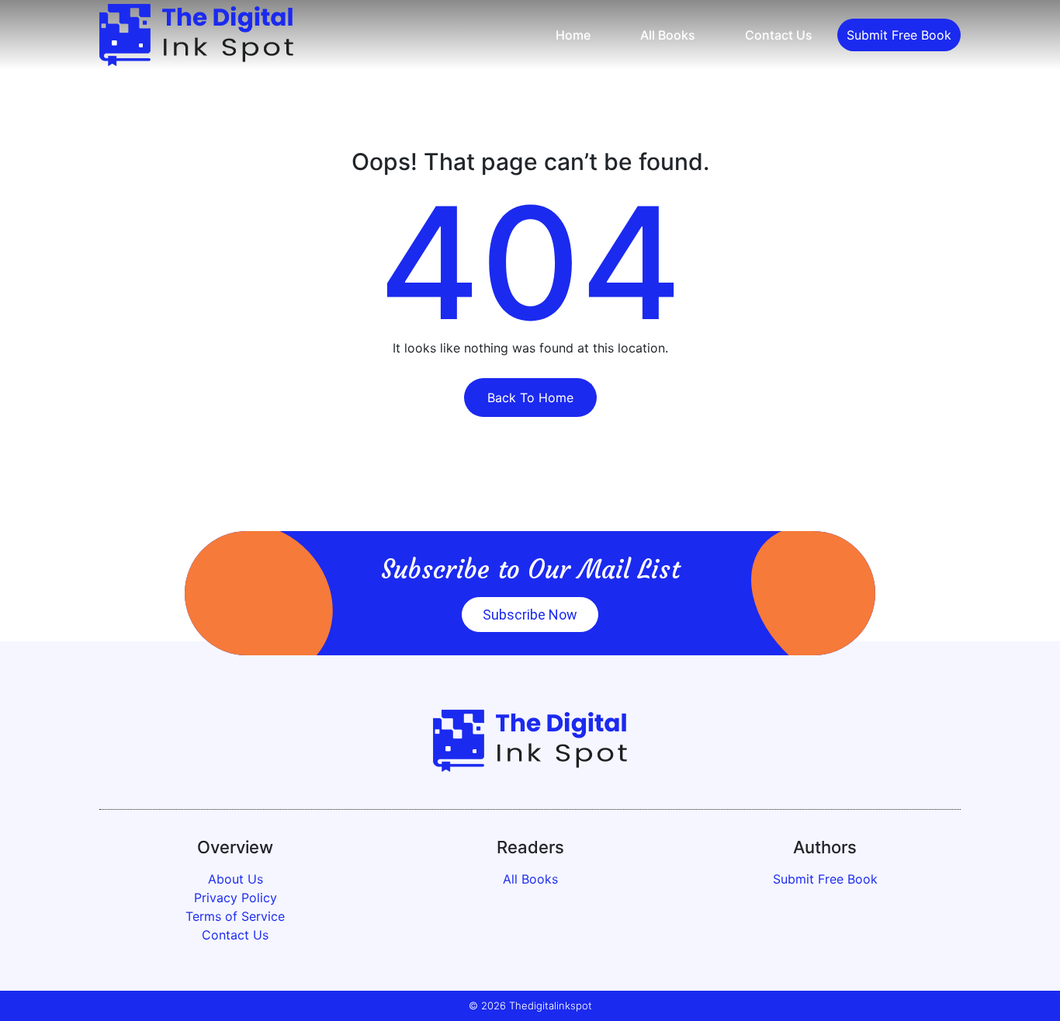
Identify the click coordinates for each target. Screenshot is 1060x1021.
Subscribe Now (530, 614)
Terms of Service (235, 916)
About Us (235, 879)
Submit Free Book (899, 35)
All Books (667, 35)
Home (573, 35)
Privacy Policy (235, 897)
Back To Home (530, 397)
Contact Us (778, 35)
